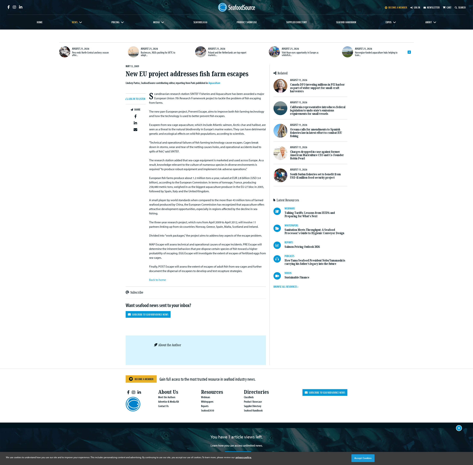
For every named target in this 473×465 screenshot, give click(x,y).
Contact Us (163, 406)
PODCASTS (289, 256)
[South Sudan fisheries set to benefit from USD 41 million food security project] (280, 175)
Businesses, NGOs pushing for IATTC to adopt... (158, 54)
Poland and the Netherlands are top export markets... (227, 54)
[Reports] (279, 245)
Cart (449, 7)
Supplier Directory (296, 22)
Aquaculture (214, 83)
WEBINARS (290, 208)
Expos (389, 22)
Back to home (157, 280)
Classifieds (249, 397)
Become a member (397, 7)
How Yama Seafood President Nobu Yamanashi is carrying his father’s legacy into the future (315, 262)
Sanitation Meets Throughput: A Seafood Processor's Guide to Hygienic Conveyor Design (314, 231)
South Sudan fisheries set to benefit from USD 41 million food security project (315, 176)
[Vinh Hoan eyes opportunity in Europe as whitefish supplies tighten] (274, 51)
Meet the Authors (166, 397)
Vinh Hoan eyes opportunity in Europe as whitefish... (300, 54)
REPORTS (289, 242)
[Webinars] (279, 211)
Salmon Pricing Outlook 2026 (302, 247)
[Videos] (279, 276)
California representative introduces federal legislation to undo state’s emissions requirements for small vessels (317, 110)
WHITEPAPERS (291, 225)
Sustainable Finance (297, 277)
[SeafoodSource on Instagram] (14, 7)
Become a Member (144, 379)
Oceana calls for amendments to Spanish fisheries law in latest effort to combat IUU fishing (316, 132)
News (75, 22)
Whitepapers (207, 401)
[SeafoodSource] (236, 7)
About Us (168, 392)
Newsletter (433, 7)
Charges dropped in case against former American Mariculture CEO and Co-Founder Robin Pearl (317, 155)
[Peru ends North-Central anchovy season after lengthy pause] (64, 51)
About (428, 22)
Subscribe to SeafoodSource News (149, 314)
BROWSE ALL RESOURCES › (285, 286)
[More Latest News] (409, 52)
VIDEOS (288, 273)
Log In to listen (137, 99)
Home (39, 22)
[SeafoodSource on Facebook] (8, 7)
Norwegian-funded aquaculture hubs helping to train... (376, 54)
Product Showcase (247, 22)
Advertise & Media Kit (168, 401)
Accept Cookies (363, 458)
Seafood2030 (200, 22)
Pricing (115, 22)
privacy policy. (243, 457)
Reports (205, 406)
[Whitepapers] (279, 228)
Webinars (205, 397)
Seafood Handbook (346, 22)
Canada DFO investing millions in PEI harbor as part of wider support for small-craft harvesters (317, 87)
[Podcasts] (279, 259)
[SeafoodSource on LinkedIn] (20, 7)
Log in (417, 7)
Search (462, 7)
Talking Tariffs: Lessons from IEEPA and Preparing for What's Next (310, 214)
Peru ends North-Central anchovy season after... (90, 54)
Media (156, 22)
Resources (212, 392)
